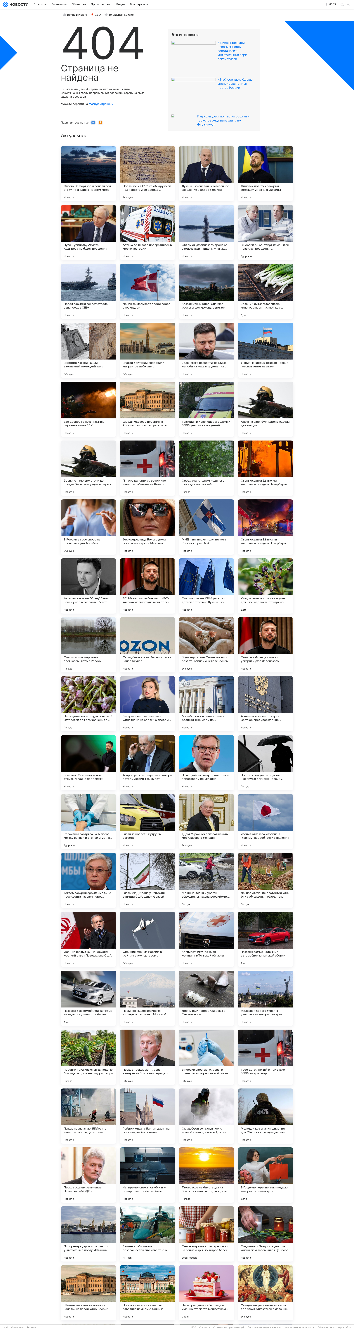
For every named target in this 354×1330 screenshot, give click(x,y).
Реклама (31, 1327)
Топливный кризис (121, 14)
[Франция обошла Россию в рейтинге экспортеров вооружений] (147, 939)
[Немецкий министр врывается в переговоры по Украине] (206, 762)
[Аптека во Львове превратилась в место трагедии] (147, 232)
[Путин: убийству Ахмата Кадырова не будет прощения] (88, 232)
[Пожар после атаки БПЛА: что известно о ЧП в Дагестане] (88, 1116)
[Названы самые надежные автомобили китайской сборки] (265, 939)
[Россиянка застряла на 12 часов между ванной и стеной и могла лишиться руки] (88, 821)
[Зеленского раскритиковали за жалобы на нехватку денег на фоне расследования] (206, 350)
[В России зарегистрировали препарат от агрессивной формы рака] (206, 1057)
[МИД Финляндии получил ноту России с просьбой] (206, 527)
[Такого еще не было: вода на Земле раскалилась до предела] (206, 1175)
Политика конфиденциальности (264, 1327)
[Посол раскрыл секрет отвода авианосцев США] (88, 291)
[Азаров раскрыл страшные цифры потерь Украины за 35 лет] (147, 762)
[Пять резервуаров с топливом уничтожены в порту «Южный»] (88, 1234)
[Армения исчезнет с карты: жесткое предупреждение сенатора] (265, 703)
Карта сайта (344, 1327)
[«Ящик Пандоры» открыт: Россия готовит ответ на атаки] (265, 350)
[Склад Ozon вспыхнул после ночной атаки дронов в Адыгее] (206, 1116)
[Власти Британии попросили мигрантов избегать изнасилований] (147, 350)
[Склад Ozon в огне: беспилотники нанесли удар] (147, 644)
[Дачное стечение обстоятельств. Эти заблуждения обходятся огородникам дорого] (265, 880)
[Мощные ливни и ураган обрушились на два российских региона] (206, 880)
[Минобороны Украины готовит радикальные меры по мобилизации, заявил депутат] (206, 703)
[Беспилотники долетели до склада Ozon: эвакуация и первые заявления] (88, 468)
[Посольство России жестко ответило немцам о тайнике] (147, 1292)
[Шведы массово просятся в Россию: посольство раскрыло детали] (147, 409)
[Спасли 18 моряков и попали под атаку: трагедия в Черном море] (88, 173)
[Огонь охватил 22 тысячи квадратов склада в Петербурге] (265, 468)
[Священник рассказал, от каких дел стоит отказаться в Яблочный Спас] (265, 1292)
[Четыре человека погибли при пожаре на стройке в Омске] (147, 1175)
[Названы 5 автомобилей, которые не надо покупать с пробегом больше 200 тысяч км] (88, 998)
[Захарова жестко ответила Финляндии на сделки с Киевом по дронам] (147, 703)
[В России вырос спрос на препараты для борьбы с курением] (88, 527)
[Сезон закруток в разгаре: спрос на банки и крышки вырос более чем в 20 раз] (206, 1234)
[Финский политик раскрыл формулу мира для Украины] (265, 173)
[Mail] (5, 4)
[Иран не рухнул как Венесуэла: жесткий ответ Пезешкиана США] (88, 939)
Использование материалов (299, 1327)
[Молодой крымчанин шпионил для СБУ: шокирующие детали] (265, 1116)
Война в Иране (77, 14)
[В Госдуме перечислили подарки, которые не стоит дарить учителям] (265, 1175)
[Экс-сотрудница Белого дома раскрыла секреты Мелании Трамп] (147, 527)
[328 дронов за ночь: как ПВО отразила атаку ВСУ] (88, 409)
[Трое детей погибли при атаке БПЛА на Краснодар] (265, 1057)
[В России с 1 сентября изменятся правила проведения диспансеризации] (265, 232)
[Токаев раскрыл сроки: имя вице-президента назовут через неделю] (88, 880)
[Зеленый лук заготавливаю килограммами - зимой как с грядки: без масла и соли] (265, 291)
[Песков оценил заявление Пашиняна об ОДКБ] (88, 1175)
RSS (193, 1327)
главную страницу (100, 104)
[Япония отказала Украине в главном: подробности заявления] (265, 821)
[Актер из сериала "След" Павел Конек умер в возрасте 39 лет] (88, 586)
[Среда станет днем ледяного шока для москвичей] (206, 468)
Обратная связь (326, 1327)
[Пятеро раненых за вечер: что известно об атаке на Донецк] (147, 468)
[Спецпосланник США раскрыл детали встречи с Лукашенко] (206, 586)
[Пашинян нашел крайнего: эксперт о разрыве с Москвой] (147, 998)
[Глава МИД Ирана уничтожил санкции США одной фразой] (147, 880)
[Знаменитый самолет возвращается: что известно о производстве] (147, 1234)
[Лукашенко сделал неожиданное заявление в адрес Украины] (206, 173)
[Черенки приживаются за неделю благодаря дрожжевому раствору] (88, 1057)
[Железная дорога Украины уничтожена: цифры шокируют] (265, 998)
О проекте (204, 1327)
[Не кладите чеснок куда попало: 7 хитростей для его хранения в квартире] (88, 703)
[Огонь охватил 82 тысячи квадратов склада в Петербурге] (265, 527)
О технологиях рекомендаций (228, 1327)
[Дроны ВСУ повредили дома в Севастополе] (206, 998)
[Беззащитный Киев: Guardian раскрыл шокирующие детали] (206, 291)
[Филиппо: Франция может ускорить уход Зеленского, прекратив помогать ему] (265, 644)
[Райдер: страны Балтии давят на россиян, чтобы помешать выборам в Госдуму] (147, 1116)
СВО (98, 14)
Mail (6, 1327)
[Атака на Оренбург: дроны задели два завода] (265, 409)
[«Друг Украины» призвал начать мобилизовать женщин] (206, 821)
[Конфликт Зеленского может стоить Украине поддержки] (88, 762)
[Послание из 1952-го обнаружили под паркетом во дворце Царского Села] (147, 173)
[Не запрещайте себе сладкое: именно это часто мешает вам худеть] (206, 1292)
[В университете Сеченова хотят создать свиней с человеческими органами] (206, 644)
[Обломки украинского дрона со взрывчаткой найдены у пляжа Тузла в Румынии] (206, 232)
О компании (17, 1327)
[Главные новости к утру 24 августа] (147, 821)
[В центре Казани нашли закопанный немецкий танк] (88, 350)
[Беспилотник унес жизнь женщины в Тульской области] (206, 939)
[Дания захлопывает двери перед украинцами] (147, 291)
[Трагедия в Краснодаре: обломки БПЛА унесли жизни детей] (206, 409)
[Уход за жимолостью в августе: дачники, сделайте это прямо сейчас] (265, 586)
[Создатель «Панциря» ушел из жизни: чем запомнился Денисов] (265, 1234)
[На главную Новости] (18, 4)
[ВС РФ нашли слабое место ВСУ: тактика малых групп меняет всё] (147, 586)
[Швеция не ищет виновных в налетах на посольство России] (88, 1292)
